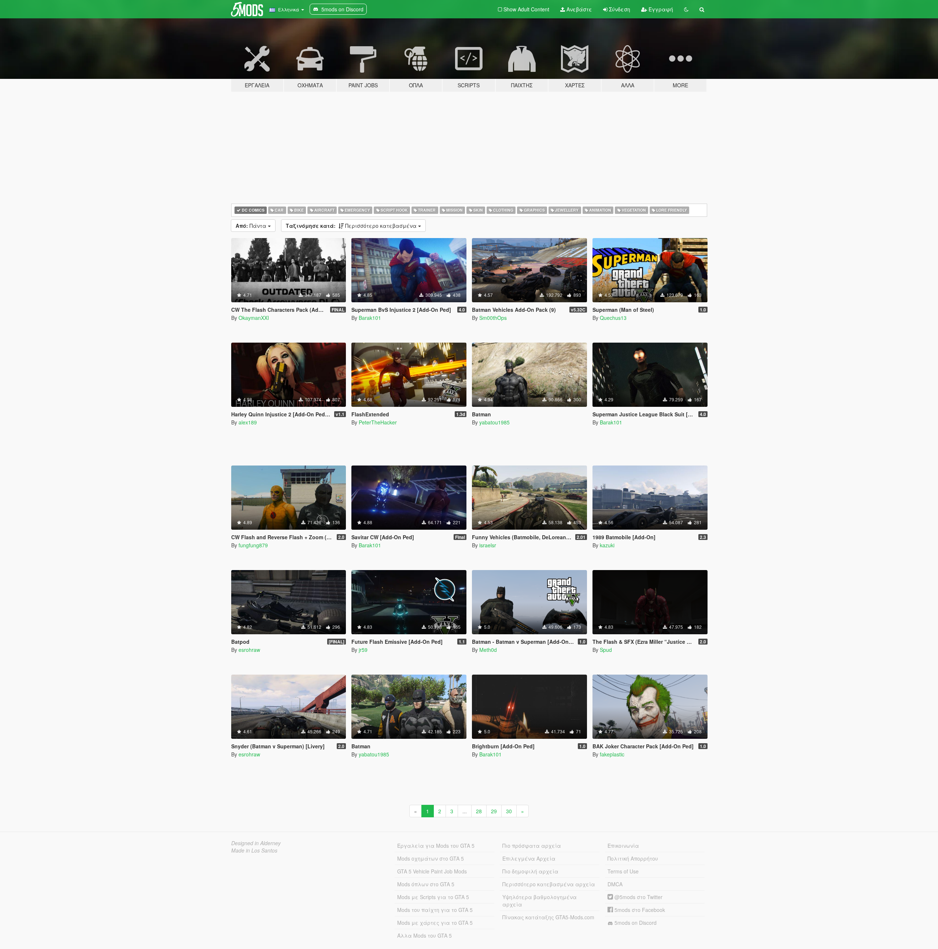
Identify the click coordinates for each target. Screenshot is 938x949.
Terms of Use (623, 871)
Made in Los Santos (254, 850)
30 (509, 811)
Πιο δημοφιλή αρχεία (530, 871)
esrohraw (249, 649)
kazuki (607, 545)
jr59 (363, 649)
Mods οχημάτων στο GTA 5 (430, 858)
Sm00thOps (493, 317)
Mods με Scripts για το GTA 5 (433, 897)
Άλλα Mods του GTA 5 (424, 935)
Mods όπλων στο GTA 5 (425, 884)
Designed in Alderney (256, 843)
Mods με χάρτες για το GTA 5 (435, 922)
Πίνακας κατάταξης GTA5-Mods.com (548, 917)
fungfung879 (253, 545)
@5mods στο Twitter (637, 897)
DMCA (615, 884)
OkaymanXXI (254, 317)
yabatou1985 (494, 422)
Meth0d (488, 649)
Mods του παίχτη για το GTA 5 (435, 909)
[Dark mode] (686, 9)
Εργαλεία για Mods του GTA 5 (435, 845)
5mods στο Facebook (639, 909)
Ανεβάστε (578, 9)
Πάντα (252, 225)
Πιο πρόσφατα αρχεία (531, 845)
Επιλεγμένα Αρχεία (528, 858)
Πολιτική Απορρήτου (633, 858)
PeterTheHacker (378, 422)
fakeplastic (612, 754)
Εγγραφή (660, 9)
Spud (606, 649)
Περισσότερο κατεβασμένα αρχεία (548, 884)
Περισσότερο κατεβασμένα (352, 225)
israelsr (487, 545)
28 (479, 811)
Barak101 (370, 317)
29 (494, 811)
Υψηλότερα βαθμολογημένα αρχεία (539, 900)
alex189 (248, 422)
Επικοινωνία (623, 845)
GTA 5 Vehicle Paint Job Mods (432, 871)
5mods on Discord (635, 922)
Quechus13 (613, 317)
